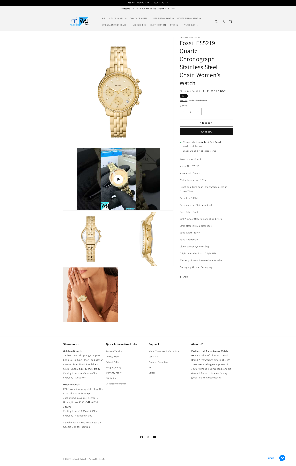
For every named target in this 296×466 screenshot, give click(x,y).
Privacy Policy (112, 356)
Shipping (183, 100)
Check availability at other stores (199, 150)
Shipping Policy (113, 367)
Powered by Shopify (97, 459)
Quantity (183, 105)
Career (152, 372)
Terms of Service (114, 351)
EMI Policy (111, 378)
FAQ (150, 367)
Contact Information (116, 383)
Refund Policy (113, 361)
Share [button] (185, 276)
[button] (117, 18)
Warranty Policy (113, 372)
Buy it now (206, 131)
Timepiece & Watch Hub (79, 459)
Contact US (154, 356)
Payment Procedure (158, 361)
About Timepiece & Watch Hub (164, 351)
